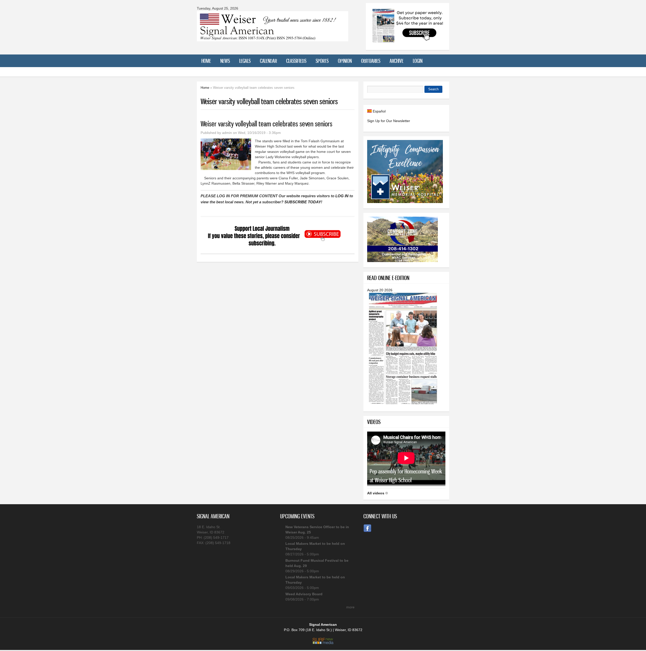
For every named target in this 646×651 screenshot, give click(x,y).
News (225, 61)
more (350, 607)
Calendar (268, 61)
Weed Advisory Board (303, 594)
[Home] (272, 38)
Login (417, 61)
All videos (375, 493)
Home (206, 61)
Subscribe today (302, 202)
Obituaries (370, 61)
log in (341, 196)
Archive (396, 61)
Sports (322, 61)
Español (379, 111)
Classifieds (296, 61)
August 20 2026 (379, 290)
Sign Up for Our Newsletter (388, 121)
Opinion (345, 61)
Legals (245, 61)
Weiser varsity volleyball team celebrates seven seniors (266, 123)
